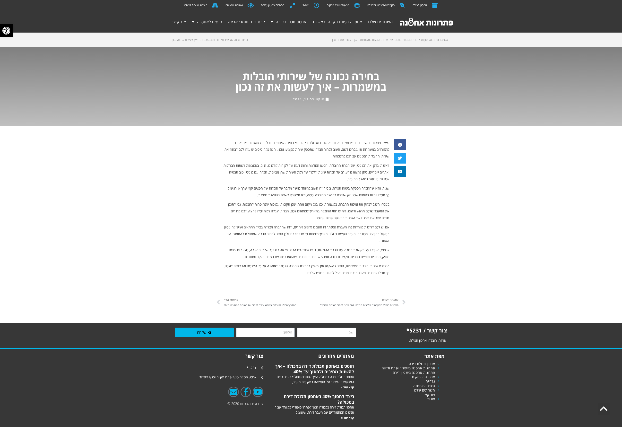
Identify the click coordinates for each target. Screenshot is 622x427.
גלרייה (430, 381)
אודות (431, 399)
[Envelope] (233, 392)
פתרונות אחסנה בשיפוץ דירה (414, 372)
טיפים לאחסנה (209, 22)
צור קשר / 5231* (426, 330)
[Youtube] (258, 392)
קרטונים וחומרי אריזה (246, 22)
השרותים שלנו (380, 22)
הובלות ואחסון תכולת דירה (425, 40)
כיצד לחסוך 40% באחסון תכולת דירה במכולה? (319, 399)
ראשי (446, 40)
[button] (6, 30)
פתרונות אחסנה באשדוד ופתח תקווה (408, 368)
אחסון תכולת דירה (291, 22)
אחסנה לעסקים (423, 377)
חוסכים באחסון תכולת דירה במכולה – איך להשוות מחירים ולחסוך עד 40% (314, 368)
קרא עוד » (347, 387)
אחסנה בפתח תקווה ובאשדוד (337, 22)
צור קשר (179, 22)
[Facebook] (246, 392)
